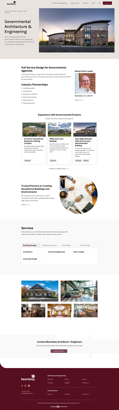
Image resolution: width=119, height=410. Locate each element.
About (93, 3)
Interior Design (78, 252)
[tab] (30, 245)
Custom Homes (75, 3)
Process (50, 394)
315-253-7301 (25, 391)
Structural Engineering (56, 252)
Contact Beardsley (59, 351)
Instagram (25, 386)
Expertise (50, 379)
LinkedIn (29, 386)
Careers (84, 379)
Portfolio (85, 3)
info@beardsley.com (27, 393)
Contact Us (107, 3)
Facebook (22, 386)
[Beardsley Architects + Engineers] (11, 3)
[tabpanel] (59, 256)
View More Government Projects (57, 168)
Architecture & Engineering (59, 3)
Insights (67, 383)
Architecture (27, 252)
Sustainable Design (30, 259)
